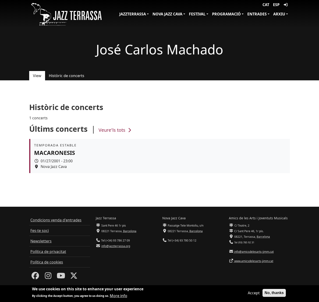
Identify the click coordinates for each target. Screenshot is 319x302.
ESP (276, 4)
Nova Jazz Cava (167, 14)
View (37, 75)
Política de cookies (46, 262)
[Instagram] (48, 277)
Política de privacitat (48, 251)
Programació (226, 14)
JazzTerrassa (132, 14)
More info (118, 295)
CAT (265, 4)
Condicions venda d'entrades (56, 220)
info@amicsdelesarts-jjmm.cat (254, 252)
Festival (197, 14)
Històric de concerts (66, 75)
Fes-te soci (39, 230)
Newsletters (41, 241)
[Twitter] (73, 277)
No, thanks (274, 293)
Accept (254, 292)
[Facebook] (35, 277)
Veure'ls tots (113, 130)
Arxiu (279, 14)
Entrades (257, 14)
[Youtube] (61, 277)
